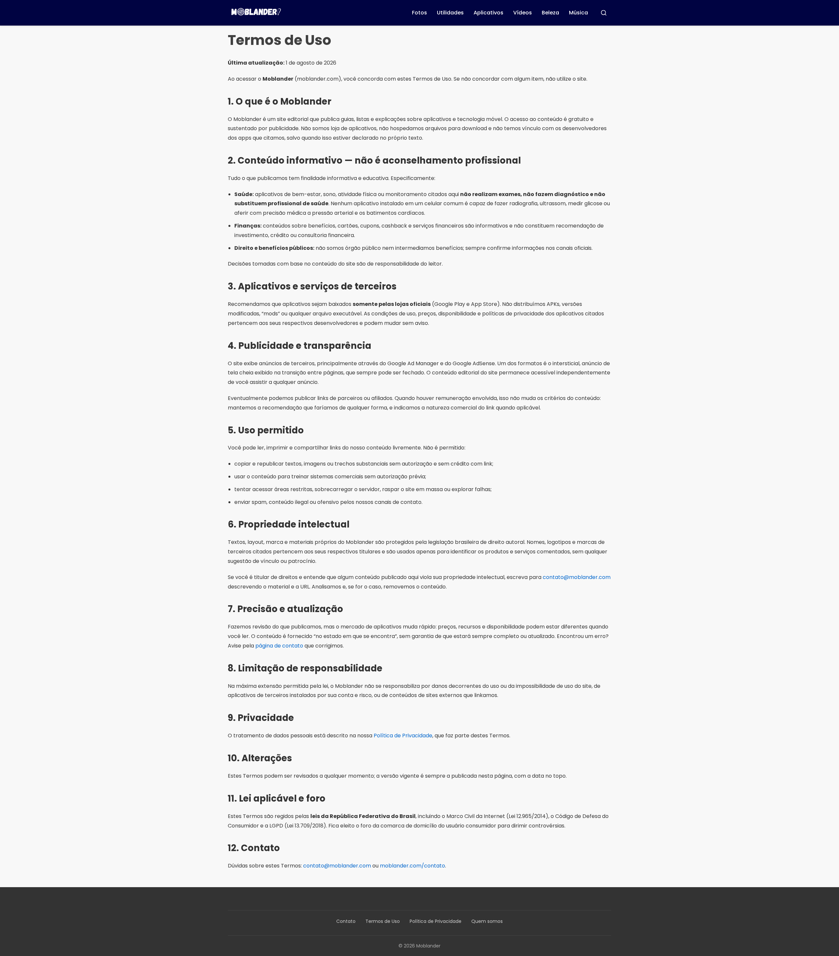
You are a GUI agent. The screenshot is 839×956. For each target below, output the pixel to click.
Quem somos (487, 921)
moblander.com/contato (412, 865)
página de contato (279, 645)
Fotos (419, 12)
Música (578, 12)
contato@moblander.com (577, 577)
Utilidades (450, 12)
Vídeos (522, 12)
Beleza (550, 12)
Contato (346, 921)
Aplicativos (488, 12)
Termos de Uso (382, 921)
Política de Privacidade (403, 735)
